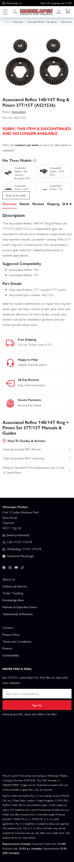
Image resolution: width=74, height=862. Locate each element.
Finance (7, 648)
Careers (7, 627)
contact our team (27, 145)
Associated (19, 111)
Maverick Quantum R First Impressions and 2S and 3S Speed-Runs (33, 469)
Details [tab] (25, 203)
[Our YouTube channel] (16, 566)
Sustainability (10, 655)
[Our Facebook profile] (3, 566)
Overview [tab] (9, 203)
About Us (8, 579)
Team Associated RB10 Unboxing (23, 458)
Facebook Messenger (20, 556)
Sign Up (37, 705)
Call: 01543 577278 (19, 542)
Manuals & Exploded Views (19, 607)
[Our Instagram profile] (10, 566)
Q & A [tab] (67, 203)
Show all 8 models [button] (16, 195)
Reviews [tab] (38, 203)
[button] (5, 12)
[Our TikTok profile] (22, 566)
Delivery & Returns (14, 586)
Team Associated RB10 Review (22, 449)
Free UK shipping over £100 (56, 3)
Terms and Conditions (16, 641)
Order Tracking (12, 593)
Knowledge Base (13, 600)
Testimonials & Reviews (17, 614)
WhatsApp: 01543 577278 (23, 549)
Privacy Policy (11, 634)
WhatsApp (14, 3)
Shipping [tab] (53, 203)
